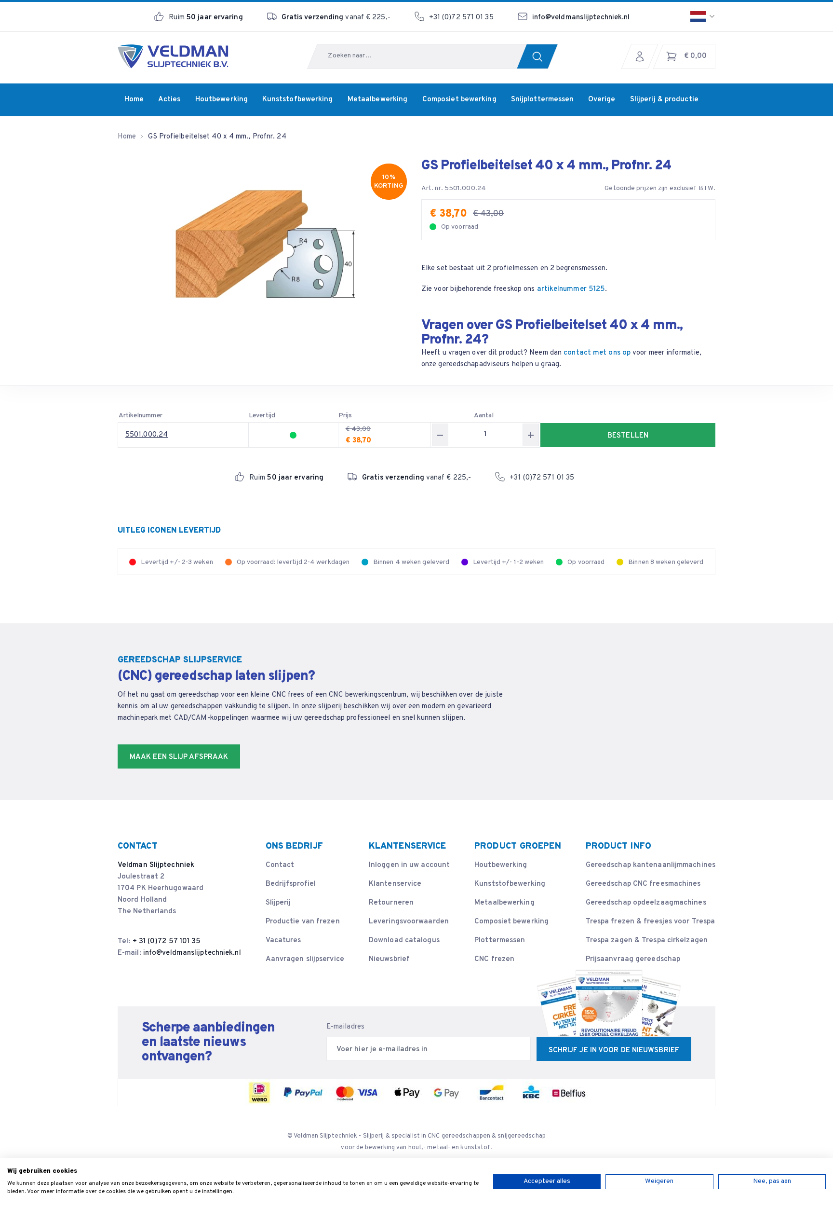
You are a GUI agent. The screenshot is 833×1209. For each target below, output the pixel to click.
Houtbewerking (500, 865)
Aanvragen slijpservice (305, 959)
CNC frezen (494, 959)
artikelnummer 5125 (571, 289)
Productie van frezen (303, 921)
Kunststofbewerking (509, 884)
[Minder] (440, 435)
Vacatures (283, 940)
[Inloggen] (642, 56)
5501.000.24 (146, 435)
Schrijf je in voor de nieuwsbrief (614, 1050)
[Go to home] (173, 56)
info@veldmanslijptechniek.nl (581, 17)
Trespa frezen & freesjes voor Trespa (650, 921)
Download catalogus (404, 940)
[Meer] (531, 435)
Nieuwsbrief (389, 959)
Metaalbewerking (504, 902)
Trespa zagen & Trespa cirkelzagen (647, 940)
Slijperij (278, 902)
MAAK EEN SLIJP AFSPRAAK (179, 757)
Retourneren (391, 902)
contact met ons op (597, 352)
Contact (280, 865)
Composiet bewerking (511, 921)
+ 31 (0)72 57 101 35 (167, 941)
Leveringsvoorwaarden (409, 921)
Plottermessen (499, 940)
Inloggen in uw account (409, 865)
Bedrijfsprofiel (291, 884)
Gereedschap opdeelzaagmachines (646, 902)
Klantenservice (395, 884)
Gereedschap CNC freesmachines (643, 884)
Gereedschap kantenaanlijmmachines (650, 865)
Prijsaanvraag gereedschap (633, 959)
